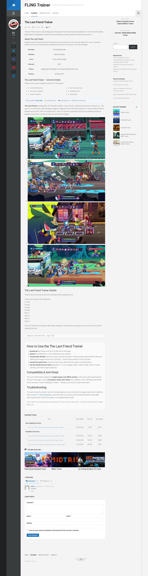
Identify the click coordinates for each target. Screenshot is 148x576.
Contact (55, 13)
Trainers (34, 13)
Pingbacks (47, 481)
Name (29, 516)
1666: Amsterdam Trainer (121, 58)
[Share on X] (13, 48)
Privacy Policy (44, 13)
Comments (32, 481)
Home (27, 13)
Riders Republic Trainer (126, 81)
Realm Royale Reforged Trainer (35, 469)
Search (115, 43)
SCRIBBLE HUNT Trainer (120, 62)
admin (29, 27)
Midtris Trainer (56, 469)
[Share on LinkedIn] (13, 74)
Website (29, 523)
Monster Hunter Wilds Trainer (127, 94)
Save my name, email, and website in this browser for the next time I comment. (54, 530)
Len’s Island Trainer (123, 98)
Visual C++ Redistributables (41, 395)
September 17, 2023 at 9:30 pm (45, 486)
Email (68, 516)
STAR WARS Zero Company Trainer (124, 60)
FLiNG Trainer (37, 5)
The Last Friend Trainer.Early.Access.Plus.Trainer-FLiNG (46, 436)
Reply (32, 491)
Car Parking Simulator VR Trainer (89, 469)
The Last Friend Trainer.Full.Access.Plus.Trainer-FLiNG (45, 427)
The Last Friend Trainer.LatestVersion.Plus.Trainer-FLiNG (46, 445)
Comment (30, 502)
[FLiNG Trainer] (14, 5)
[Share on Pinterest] (13, 65)
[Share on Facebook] (13, 57)
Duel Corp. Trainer (122, 85)
